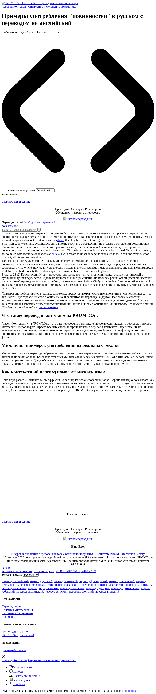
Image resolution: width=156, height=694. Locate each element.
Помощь (18, 671)
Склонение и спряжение (17, 613)
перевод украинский (29, 591)
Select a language (12, 574)
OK (4, 690)
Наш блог (8, 616)
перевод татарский (72, 588)
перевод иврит (89, 584)
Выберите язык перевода (18, 190)
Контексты (20, 6)
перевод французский (93, 581)
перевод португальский (43, 588)
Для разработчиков (14, 650)
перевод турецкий (98, 588)
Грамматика (68, 6)
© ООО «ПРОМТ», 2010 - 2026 (76, 571)
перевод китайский (138, 584)
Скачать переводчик (16, 201)
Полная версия (44, 571)
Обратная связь (22, 667)
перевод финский (56, 591)
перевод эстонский (81, 591)
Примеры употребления (17, 609)
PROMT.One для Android (18, 635)
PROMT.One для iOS (15, 631)
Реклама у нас (22, 680)
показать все (10, 225)
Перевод (7, 6)
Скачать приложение (26, 675)
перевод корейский (14, 588)
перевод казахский (112, 584)
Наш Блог (19, 684)
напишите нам (48, 307)
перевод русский (41, 581)
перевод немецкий (66, 581)
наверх (6, 567)
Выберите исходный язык (18, 32)
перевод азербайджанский (37, 584)
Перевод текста (11, 606)
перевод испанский (122, 581)
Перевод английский (15, 581)
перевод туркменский (125, 588)
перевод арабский (66, 584)
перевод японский (107, 591)
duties (60, 240)
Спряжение (44, 6)
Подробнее (129, 690)
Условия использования (17, 571)
